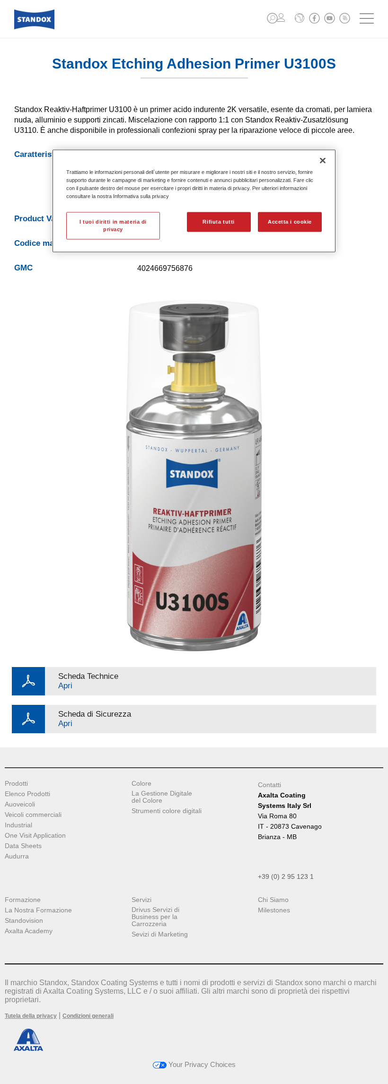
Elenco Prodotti (27, 794)
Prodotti (16, 783)
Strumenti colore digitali (167, 811)
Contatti (269, 785)
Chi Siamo (273, 899)
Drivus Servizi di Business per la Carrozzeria (155, 917)
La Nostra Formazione (38, 910)
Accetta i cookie (290, 222)
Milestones (274, 910)
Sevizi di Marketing (160, 934)
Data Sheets (23, 846)
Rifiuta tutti (218, 222)
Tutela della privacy (31, 1016)
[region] (194, 200)
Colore (141, 783)
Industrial (18, 825)
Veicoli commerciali (33, 814)
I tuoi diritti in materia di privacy (113, 225)
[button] (272, 18)
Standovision (24, 920)
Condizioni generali (88, 1016)
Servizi (141, 899)
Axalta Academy (29, 931)
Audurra (17, 856)
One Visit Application (35, 835)
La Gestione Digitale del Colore (162, 797)
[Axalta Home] (34, 27)
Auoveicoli (20, 804)
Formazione (23, 899)
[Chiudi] (322, 160)
